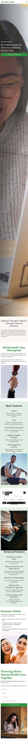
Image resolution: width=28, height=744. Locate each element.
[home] (7, 2)
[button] (26, 2)
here (25, 686)
